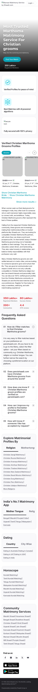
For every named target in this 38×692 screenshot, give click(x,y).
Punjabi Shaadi (18, 640)
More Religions (9, 489)
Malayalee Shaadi (23, 633)
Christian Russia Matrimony (14, 458)
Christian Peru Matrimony (13, 482)
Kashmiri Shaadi (23, 630)
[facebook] (5, 658)
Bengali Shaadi (9, 620)
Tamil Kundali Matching (12, 578)
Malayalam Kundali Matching (14, 585)
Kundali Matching (10, 575)
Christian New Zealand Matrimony (16, 472)
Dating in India (8, 558)
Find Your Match (12, 59)
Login (30, 3)
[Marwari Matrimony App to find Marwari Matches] (11, 665)
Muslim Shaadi (22, 637)
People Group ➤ (22, 688)
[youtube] (28, 658)
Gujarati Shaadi (9, 626)
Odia (26, 518)
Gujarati (6, 522)
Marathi (13, 518)
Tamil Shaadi (8, 644)
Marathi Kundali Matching (13, 589)
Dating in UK (8, 554)
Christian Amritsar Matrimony (14, 465)
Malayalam (26, 522)
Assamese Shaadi (23, 616)
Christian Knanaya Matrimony (14, 461)
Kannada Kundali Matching (13, 596)
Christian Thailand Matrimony (14, 468)
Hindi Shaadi (22, 623)
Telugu (18, 522)
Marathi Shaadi (9, 616)
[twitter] (22, 658)
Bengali (6, 518)
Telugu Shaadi (19, 644)
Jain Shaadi (20, 626)
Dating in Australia (10, 551)
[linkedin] (17, 658)
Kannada (6, 525)
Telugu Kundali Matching (13, 582)
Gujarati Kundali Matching (13, 592)
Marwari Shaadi (9, 637)
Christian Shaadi (9, 623)
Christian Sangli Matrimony (13, 455)
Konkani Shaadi (9, 633)
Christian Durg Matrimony (13, 479)
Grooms (6, 153)
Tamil (13, 522)
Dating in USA (19, 554)
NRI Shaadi (7, 640)
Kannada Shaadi (9, 630)
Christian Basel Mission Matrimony (16, 475)
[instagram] (11, 658)
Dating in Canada (25, 551)
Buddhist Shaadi (22, 620)
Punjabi (20, 518)
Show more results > (26, 202)
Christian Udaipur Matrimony (14, 485)
